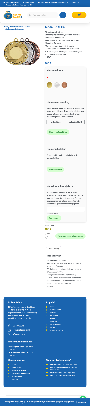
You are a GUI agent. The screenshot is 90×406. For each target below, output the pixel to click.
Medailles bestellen (16, 27)
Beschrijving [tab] (54, 248)
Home (6, 27)
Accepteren (82, 402)
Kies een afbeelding (58, 132)
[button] (62, 15)
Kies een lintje (55, 169)
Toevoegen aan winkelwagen (70, 236)
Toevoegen (54, 218)
